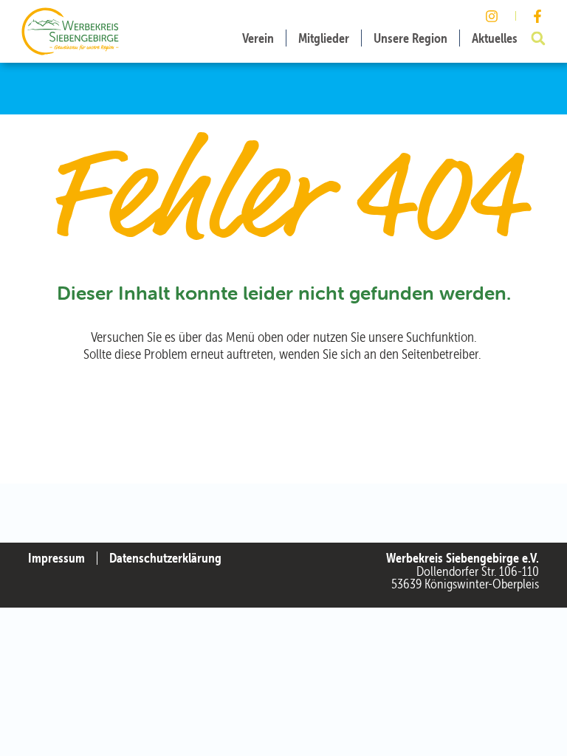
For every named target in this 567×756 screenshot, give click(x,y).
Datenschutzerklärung (165, 558)
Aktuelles (495, 38)
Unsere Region (410, 38)
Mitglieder (323, 38)
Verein (258, 38)
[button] (538, 38)
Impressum (56, 558)
